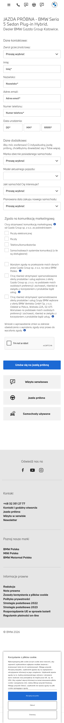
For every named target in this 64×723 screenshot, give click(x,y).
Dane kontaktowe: (15, 40)
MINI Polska (10, 553)
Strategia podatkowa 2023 (20, 607)
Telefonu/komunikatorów (23, 244)
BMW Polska (11, 549)
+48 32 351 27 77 (14, 503)
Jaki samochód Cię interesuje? (21, 184)
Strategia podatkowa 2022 (20, 603)
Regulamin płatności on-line (21, 615)
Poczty (13, 239)
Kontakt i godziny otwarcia (20, 507)
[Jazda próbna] (34, 4)
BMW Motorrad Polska (17, 557)
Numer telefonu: (12, 106)
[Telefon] (18, 4)
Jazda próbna (11, 511)
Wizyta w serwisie (14, 516)
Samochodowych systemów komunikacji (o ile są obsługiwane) (34, 252)
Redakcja (9, 586)
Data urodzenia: (12, 121)
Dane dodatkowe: (15, 140)
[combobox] (32, 54)
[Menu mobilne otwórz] (8, 4)
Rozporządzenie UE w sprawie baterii (26, 611)
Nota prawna (11, 590)
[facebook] (22, 473)
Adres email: (10, 91)
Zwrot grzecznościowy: (16, 47)
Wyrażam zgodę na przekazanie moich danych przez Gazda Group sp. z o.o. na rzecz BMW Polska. (34, 268)
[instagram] (41, 473)
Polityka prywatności (16, 599)
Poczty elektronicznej (21, 233)
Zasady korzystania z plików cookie (25, 594)
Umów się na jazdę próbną (32, 365)
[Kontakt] (26, 4)
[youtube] (32, 473)
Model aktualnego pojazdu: (19, 169)
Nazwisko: (9, 77)
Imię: (6, 62)
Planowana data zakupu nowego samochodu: (30, 199)
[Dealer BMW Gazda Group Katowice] (54, 4)
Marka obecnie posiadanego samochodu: (27, 154)
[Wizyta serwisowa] (42, 4)
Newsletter (10, 520)
